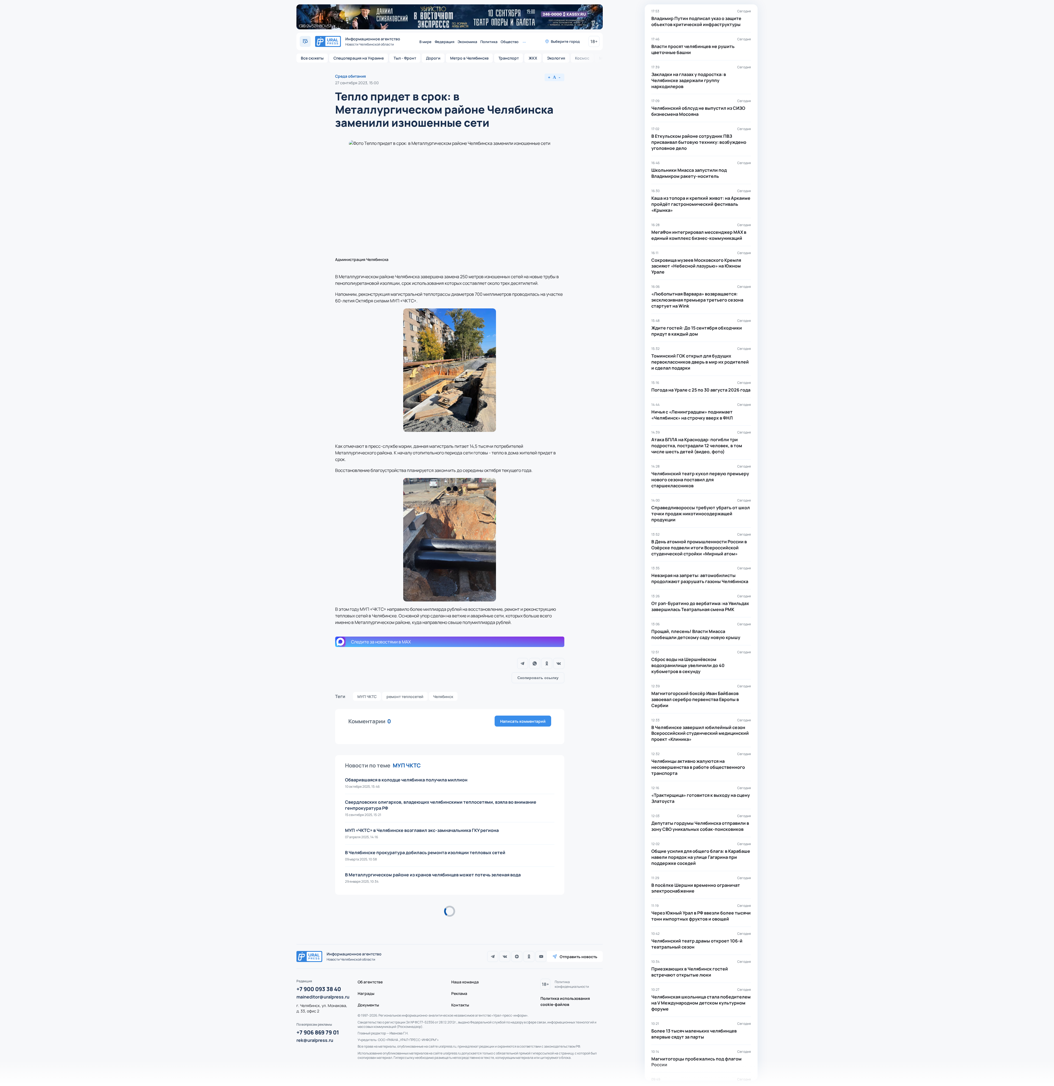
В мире (425, 41)
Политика (488, 41)
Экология (556, 58)
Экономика (467, 41)
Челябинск (443, 696)
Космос (582, 58)
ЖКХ (533, 58)
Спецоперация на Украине (358, 58)
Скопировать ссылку (538, 678)
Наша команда (465, 981)
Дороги (433, 58)
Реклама (459, 993)
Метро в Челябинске (469, 58)
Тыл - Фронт (405, 58)
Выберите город (565, 41)
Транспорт (508, 58)
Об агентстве (370, 981)
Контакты (460, 1005)
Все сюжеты (312, 58)
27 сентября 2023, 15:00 (357, 82)
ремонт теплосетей (404, 696)
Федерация (444, 41)
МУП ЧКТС (367, 696)
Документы (368, 1005)
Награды (366, 993)
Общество (509, 41)
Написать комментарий (523, 721)
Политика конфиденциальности (572, 984)
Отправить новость (578, 956)
